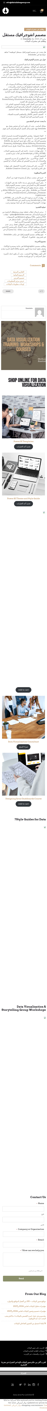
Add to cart (23, 690)
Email (40, 1240)
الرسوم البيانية (18, 275)
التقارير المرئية (18, 272)
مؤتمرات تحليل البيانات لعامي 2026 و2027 (29, 1306)
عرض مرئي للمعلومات (15, 281)
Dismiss (43, 1408)
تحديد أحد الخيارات (23, 447)
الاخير (42, 1225)
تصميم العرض (19, 278)
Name (40, 1203)
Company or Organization (30, 1229)
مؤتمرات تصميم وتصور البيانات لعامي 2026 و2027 (26, 1311)
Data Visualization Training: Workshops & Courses (23, 345)
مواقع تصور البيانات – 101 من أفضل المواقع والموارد (26, 1301)
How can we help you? (32, 1250)
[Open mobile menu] (35, 10)
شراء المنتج (23, 747)
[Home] (5, 13)
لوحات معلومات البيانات (15, 284)
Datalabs (27, 39)
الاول (42, 1214)
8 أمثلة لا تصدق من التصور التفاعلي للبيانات (30, 1323)
